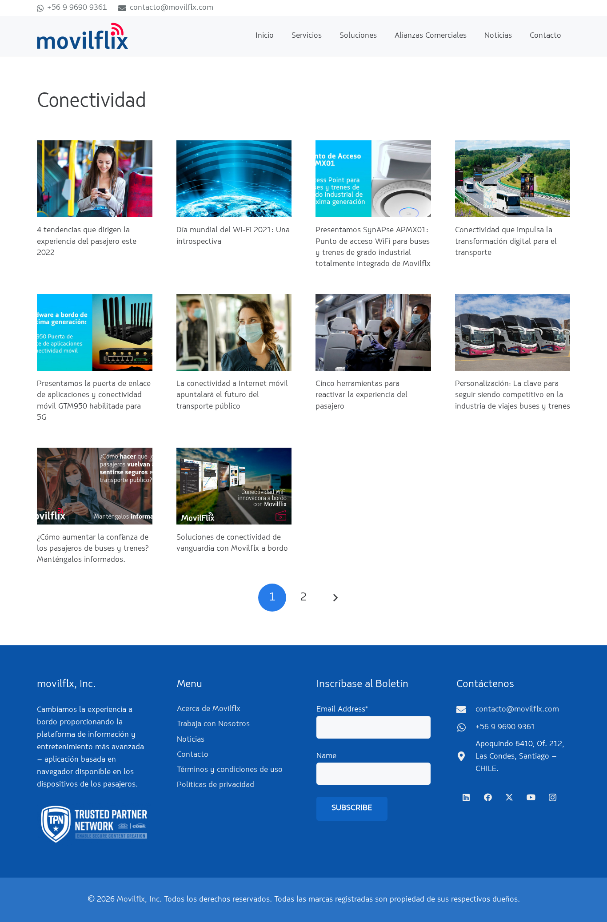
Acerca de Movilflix (208, 709)
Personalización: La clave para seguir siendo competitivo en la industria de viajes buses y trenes (512, 395)
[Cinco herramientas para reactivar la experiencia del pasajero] (373, 332)
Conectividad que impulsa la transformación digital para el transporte (506, 242)
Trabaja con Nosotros (213, 724)
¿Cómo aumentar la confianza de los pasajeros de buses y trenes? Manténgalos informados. (92, 549)
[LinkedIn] (466, 797)
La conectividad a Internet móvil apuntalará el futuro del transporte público (232, 395)
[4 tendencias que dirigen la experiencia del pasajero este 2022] (94, 178)
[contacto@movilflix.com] (465, 710)
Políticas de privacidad (215, 785)
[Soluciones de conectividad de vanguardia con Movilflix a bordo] (234, 486)
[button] (329, 36)
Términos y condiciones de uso (230, 770)
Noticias (190, 740)
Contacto (192, 755)
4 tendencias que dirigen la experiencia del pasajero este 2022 (86, 242)
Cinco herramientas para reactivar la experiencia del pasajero (361, 395)
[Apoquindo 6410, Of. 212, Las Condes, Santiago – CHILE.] (465, 757)
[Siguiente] (335, 598)
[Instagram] (553, 797)
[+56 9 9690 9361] (465, 728)
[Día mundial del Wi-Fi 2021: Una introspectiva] (234, 178)
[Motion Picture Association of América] (94, 824)
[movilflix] (82, 36)
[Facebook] (488, 797)
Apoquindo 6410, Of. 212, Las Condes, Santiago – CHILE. (519, 756)
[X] (509, 797)
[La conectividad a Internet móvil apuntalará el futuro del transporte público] (234, 332)
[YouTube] (531, 797)
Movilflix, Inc (138, 900)
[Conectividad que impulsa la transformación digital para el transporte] (513, 178)
